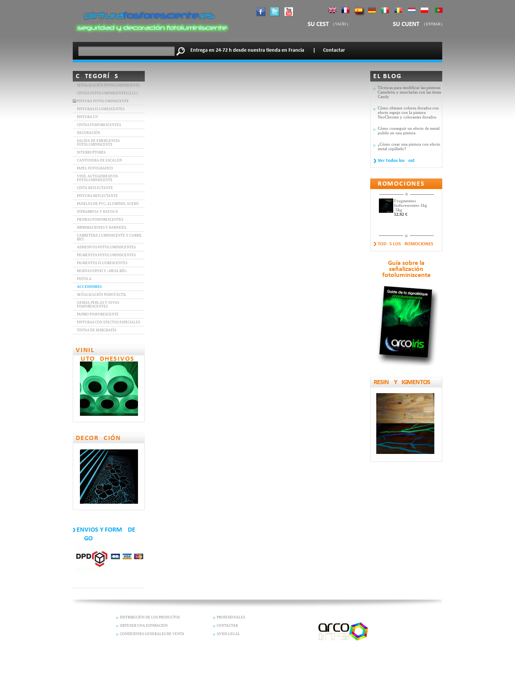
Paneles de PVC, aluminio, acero (108, 204)
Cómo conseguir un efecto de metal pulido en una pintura (409, 130)
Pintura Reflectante (97, 196)
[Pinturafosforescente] (151, 39)
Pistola (84, 279)
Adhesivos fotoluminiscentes (106, 247)
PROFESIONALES (231, 617)
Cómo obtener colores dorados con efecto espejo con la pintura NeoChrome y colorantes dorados (408, 112)
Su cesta (320, 24)
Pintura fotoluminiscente (103, 101)
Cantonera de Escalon (99, 160)
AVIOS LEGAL (228, 634)
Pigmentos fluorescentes (102, 263)
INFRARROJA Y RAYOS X (97, 212)
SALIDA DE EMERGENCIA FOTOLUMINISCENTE (98, 142)
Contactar (334, 50)
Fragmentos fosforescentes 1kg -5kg (410, 205)
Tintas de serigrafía (96, 330)
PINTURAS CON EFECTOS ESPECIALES (108, 322)
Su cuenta (408, 24)
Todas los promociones (405, 243)
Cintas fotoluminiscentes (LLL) (107, 93)
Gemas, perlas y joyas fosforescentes (98, 304)
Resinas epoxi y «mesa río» (102, 271)
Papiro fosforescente (98, 314)
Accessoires (89, 287)
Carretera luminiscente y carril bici (109, 237)
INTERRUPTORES (91, 152)
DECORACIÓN (88, 133)
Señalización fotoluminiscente (108, 85)
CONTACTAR (227, 625)
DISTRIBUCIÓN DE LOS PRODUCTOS (150, 617)
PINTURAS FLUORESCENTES (100, 109)
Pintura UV (87, 117)
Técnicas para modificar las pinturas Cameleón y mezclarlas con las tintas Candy (409, 92)
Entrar (433, 24)
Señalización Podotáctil (102, 295)
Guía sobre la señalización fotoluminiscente (406, 269)
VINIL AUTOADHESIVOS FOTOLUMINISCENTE (97, 178)
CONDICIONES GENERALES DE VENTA (152, 634)
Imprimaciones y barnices (101, 227)
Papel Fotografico (95, 168)
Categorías (97, 76)
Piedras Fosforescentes (100, 219)
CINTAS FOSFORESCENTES (99, 125)
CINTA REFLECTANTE (95, 188)
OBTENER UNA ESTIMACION (144, 625)
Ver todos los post (396, 160)
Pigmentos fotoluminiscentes (106, 255)
